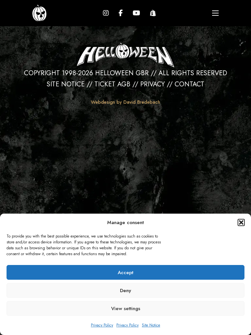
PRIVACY (152, 84)
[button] (241, 222)
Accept (125, 272)
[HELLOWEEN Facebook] (121, 13)
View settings (125, 308)
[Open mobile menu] (215, 13)
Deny (125, 290)
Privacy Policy (102, 325)
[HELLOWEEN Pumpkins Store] (153, 13)
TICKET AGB (112, 84)
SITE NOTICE (66, 84)
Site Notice (151, 325)
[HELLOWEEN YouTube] (136, 13)
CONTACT (189, 84)
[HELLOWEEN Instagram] (106, 13)
